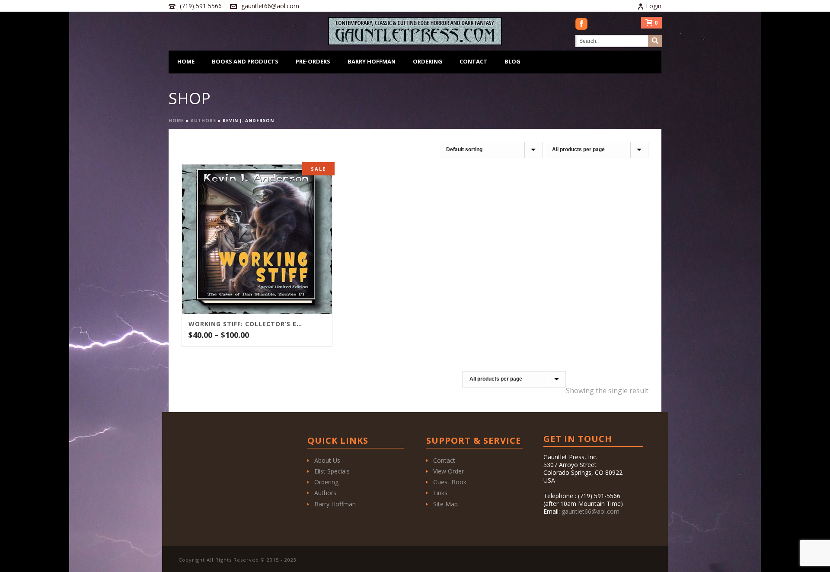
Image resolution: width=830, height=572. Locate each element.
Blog (512, 61)
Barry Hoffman (372, 61)
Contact (473, 61)
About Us (327, 460)
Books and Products (245, 61)
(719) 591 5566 (201, 6)
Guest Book (449, 482)
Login (653, 6)
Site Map (445, 504)
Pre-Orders (313, 61)
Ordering (427, 61)
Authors (203, 121)
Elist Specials (332, 471)
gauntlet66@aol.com (270, 6)
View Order (448, 471)
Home (186, 61)
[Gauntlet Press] (415, 31)
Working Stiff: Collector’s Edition (246, 324)
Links (440, 493)
